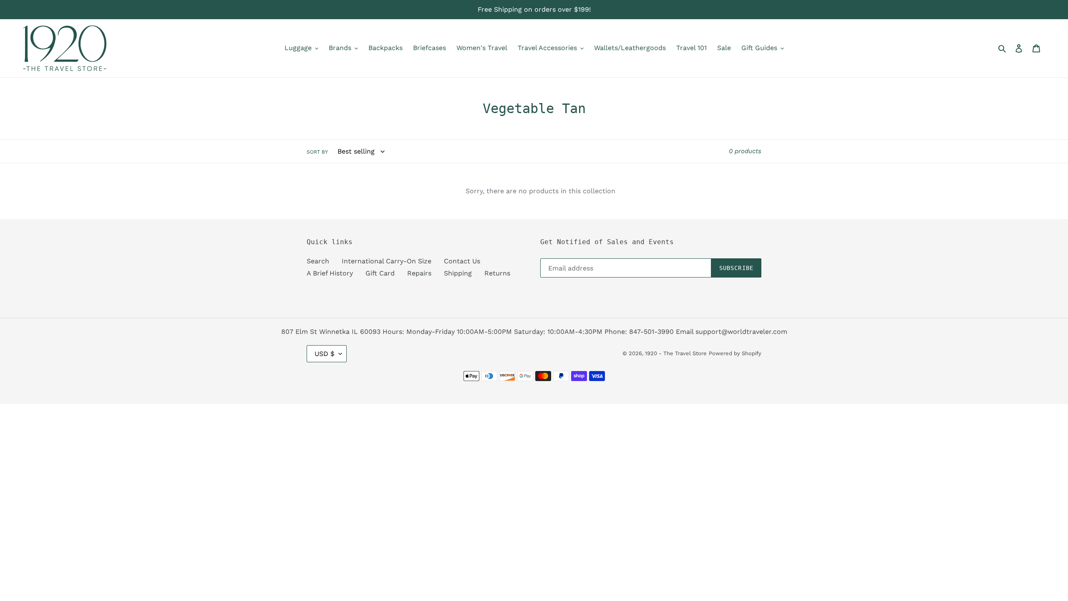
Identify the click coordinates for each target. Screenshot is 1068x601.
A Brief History (330, 273)
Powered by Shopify (735, 353)
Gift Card (380, 273)
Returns (497, 273)
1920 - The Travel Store (676, 353)
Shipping (458, 273)
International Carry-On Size (386, 261)
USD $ (325, 354)
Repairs (419, 273)
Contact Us (462, 261)
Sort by (317, 152)
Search (318, 261)
